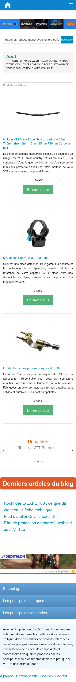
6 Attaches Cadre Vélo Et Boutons (25, 258)
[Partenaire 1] (34, 461)
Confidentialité (27, 675)
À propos (7, 675)
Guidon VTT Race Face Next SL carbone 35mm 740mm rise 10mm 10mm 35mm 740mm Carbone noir (36, 143)
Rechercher (67, 39)
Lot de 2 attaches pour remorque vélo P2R (31, 368)
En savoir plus (38, 189)
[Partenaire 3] (42, 461)
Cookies (46, 675)
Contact (61, 675)
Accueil (11, 56)
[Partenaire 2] (38, 461)
